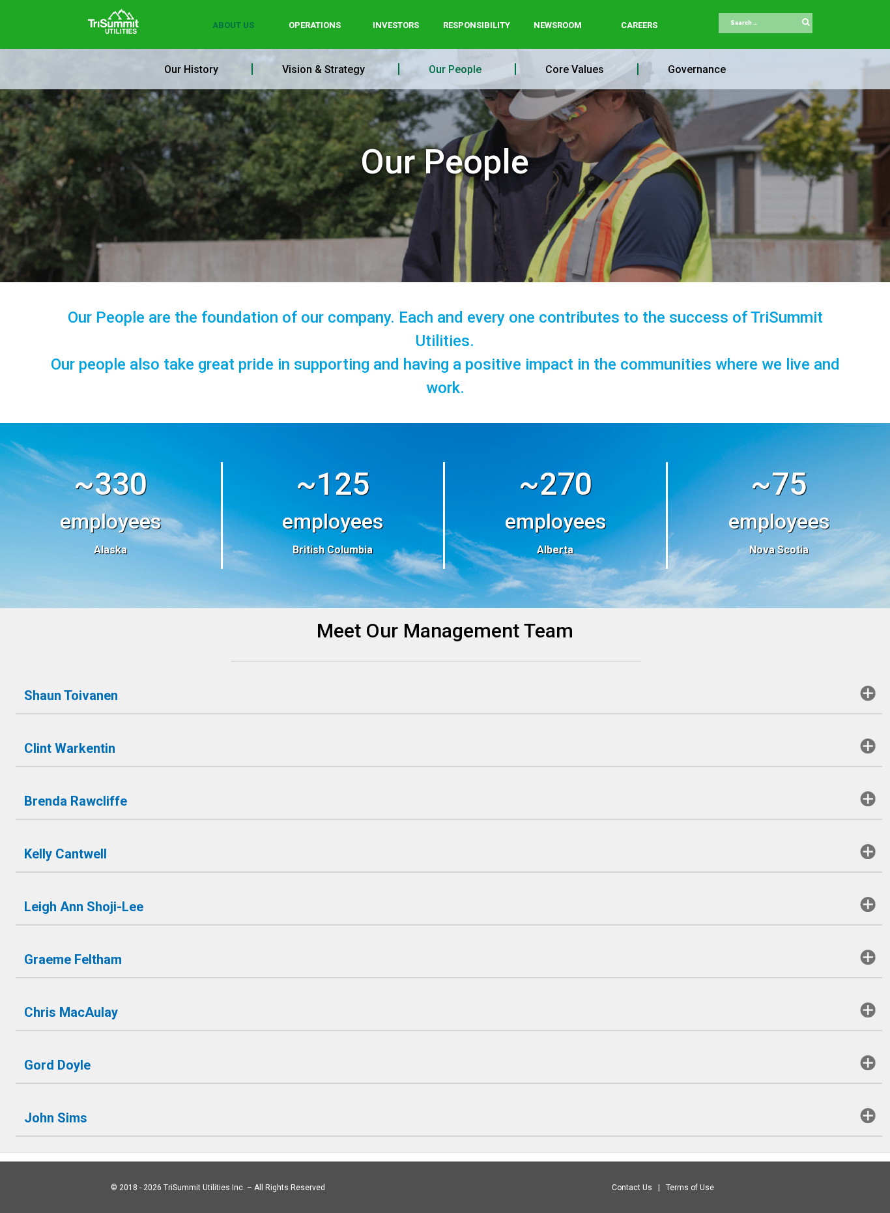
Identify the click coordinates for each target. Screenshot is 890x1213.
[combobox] (765, 23)
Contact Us (633, 1187)
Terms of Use (690, 1187)
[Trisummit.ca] (116, 17)
